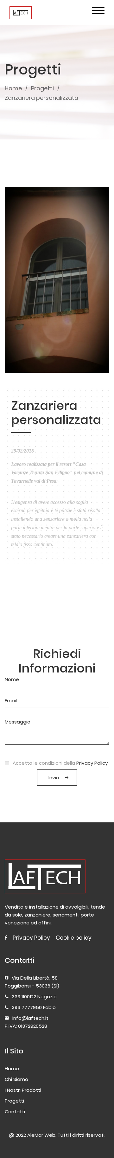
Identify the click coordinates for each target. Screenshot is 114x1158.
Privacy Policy (92, 763)
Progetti (42, 88)
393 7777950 (27, 1007)
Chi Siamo (16, 1079)
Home (13, 88)
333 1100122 (24, 996)
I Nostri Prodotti (23, 1090)
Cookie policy (74, 938)
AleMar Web (41, 1135)
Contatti (15, 1111)
